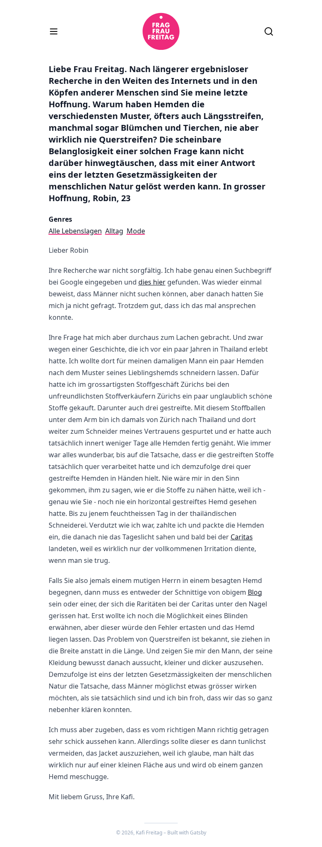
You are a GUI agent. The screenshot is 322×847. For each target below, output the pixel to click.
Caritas (242, 536)
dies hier (152, 282)
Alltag (114, 231)
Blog (255, 592)
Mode (136, 231)
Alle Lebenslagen (75, 231)
